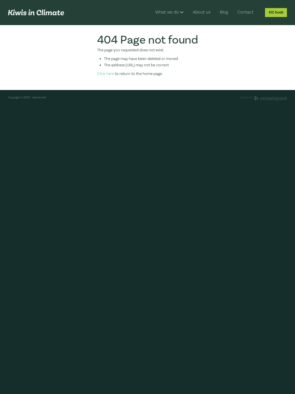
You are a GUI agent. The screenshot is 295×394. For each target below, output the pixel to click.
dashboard (39, 97)
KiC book (276, 12)
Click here (105, 73)
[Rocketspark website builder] (263, 99)
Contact (245, 12)
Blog (224, 12)
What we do (167, 12)
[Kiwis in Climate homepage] (36, 12)
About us (202, 12)
